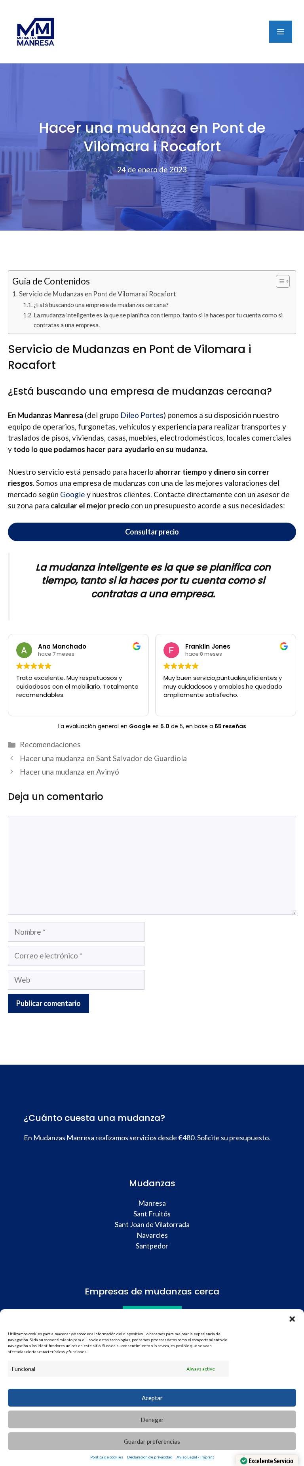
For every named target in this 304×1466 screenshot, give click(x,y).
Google (72, 494)
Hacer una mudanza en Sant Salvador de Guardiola (103, 758)
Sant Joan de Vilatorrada (152, 1224)
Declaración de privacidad (150, 1457)
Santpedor (152, 1245)
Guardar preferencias (152, 1441)
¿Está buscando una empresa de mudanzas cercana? (101, 304)
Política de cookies (106, 1457)
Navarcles (152, 1235)
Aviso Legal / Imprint (195, 1457)
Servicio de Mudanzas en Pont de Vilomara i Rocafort (97, 294)
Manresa (152, 1203)
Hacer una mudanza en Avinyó (69, 771)
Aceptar (152, 1397)
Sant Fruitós (152, 1213)
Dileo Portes (141, 415)
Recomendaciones (50, 744)
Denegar (152, 1419)
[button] (292, 1319)
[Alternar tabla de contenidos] (279, 281)
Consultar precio (152, 531)
